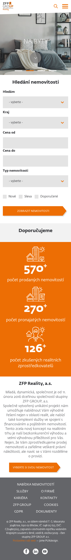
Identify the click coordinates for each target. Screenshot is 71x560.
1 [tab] (18, 70)
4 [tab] (52, 70)
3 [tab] (41, 70)
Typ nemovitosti (15, 170)
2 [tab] (30, 70)
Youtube (45, 551)
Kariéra (20, 498)
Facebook (26, 551)
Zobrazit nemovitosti (33, 211)
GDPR (18, 511)
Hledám (9, 92)
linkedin (35, 551)
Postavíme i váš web (24, 541)
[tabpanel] (35, 43)
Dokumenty (46, 511)
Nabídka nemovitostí (35, 484)
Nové (12, 196)
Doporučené (49, 196)
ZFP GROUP (22, 505)
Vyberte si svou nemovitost (33, 467)
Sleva (28, 196)
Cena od (9, 132)
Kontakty (48, 498)
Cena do (9, 150)
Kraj (6, 112)
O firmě (48, 491)
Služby (22, 491)
